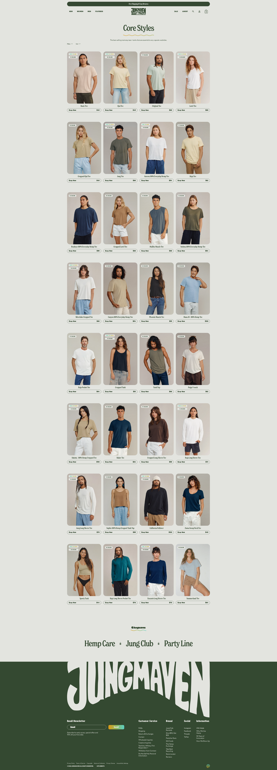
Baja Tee (193, 176)
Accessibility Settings (122, 763)
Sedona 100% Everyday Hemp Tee (192, 246)
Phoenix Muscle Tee (156, 317)
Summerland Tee (193, 598)
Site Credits (101, 766)
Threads (187, 734)
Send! (116, 727)
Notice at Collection (99, 763)
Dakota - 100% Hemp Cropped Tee (84, 457)
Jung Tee (120, 176)
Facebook (187, 731)
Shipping (141, 731)
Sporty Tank (84, 598)
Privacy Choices (110, 763)
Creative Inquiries (144, 743)
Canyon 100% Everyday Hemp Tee (120, 317)
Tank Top (156, 387)
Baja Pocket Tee (84, 387)
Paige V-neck (193, 387)
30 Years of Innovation (200, 737)
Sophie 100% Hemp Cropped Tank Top (120, 528)
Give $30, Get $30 (171, 734)
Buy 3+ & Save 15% (138, 4)
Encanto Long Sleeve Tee (156, 598)
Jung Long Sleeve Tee (84, 528)
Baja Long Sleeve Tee (193, 457)
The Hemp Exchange (170, 745)
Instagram (187, 728)
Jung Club (139, 643)
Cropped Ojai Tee (84, 176)
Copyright (89, 763)
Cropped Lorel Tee (120, 246)
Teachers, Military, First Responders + (146, 747)
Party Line (178, 643)
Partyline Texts (171, 738)
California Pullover (157, 528)
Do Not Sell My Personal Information (147, 755)
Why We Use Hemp (201, 732)
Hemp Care (99, 643)
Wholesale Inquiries (145, 740)
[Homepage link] (138, 11)
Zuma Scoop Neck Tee (193, 528)
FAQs (140, 728)
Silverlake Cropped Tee (84, 317)
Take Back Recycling (169, 750)
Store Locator (171, 754)
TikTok (186, 737)
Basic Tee (84, 106)
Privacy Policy (71, 763)
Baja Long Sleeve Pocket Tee (120, 598)
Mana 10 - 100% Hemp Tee (193, 317)
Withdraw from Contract (147, 751)
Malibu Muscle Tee (156, 246)
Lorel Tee (192, 106)
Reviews (169, 757)
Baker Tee (120, 457)
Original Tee (156, 106)
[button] (193, 11)
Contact (141, 737)
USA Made (200, 728)
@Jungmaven (138, 627)
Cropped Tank (120, 387)
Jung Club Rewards (169, 729)
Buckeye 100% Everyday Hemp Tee (84, 246)
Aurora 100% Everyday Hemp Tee (156, 176)
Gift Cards (169, 741)
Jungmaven (76, 766)
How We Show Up (203, 741)
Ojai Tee (120, 106)
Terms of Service (80, 763)
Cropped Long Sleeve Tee (156, 457)
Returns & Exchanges (145, 734)
